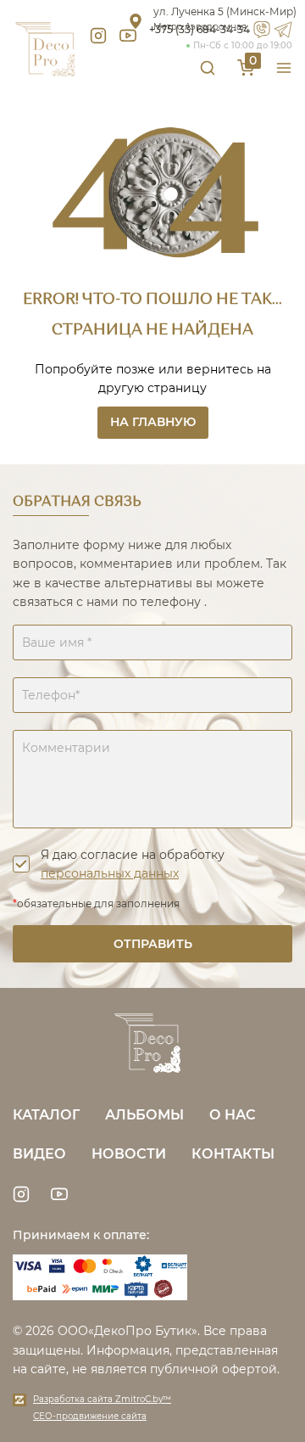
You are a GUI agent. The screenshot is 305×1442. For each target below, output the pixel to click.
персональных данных (110, 873)
